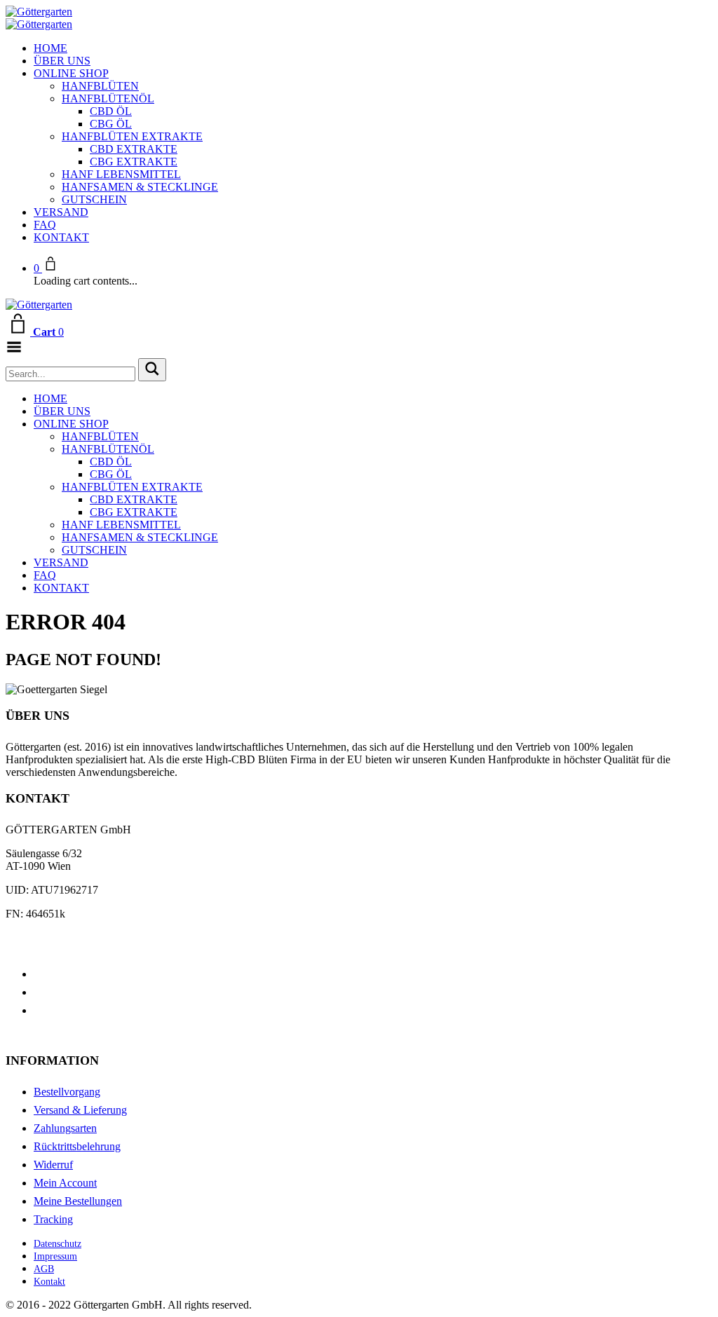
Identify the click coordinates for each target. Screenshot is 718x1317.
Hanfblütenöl (108, 98)
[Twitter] (38, 992)
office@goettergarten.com (63, 937)
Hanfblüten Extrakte (132, 136)
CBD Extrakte (133, 149)
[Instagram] (38, 1010)
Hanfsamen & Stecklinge (140, 187)
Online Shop (71, 73)
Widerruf (53, 1165)
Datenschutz (57, 1243)
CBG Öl (111, 124)
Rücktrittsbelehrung (77, 1146)
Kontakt (61, 237)
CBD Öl (111, 111)
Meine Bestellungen (78, 1201)
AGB (44, 1269)
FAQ (45, 225)
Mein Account (65, 1183)
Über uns (62, 61)
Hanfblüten (100, 86)
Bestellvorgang (67, 1092)
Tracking (53, 1219)
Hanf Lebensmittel (121, 174)
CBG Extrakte (133, 162)
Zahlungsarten (65, 1128)
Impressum (55, 1256)
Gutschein (94, 199)
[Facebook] (38, 974)
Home (50, 48)
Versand (61, 212)
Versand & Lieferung (80, 1110)
